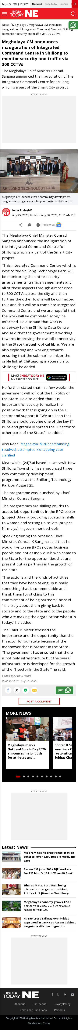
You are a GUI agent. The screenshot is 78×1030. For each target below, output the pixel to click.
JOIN (61, 690)
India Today (51, 4)
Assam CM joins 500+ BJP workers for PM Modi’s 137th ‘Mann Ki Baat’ (48, 871)
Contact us (39, 1004)
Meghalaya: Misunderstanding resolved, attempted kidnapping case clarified (35, 449)
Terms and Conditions (33, 1010)
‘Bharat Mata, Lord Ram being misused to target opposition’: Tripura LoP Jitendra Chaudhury (46, 889)
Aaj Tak (64, 4)
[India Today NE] (25, 13)
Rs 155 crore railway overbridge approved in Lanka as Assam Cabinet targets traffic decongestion (50, 922)
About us (19, 1004)
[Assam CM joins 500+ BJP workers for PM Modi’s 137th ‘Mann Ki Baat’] (11, 873)
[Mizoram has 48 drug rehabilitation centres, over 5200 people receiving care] (11, 856)
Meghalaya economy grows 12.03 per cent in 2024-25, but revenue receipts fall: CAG (47, 906)
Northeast (37, 4)
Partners (59, 1010)
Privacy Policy (62, 1004)
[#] (25, 690)
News (5, 24)
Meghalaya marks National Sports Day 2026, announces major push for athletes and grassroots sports (27, 751)
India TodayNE (22, 210)
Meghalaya (19, 24)
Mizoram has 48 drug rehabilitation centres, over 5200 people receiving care (49, 856)
